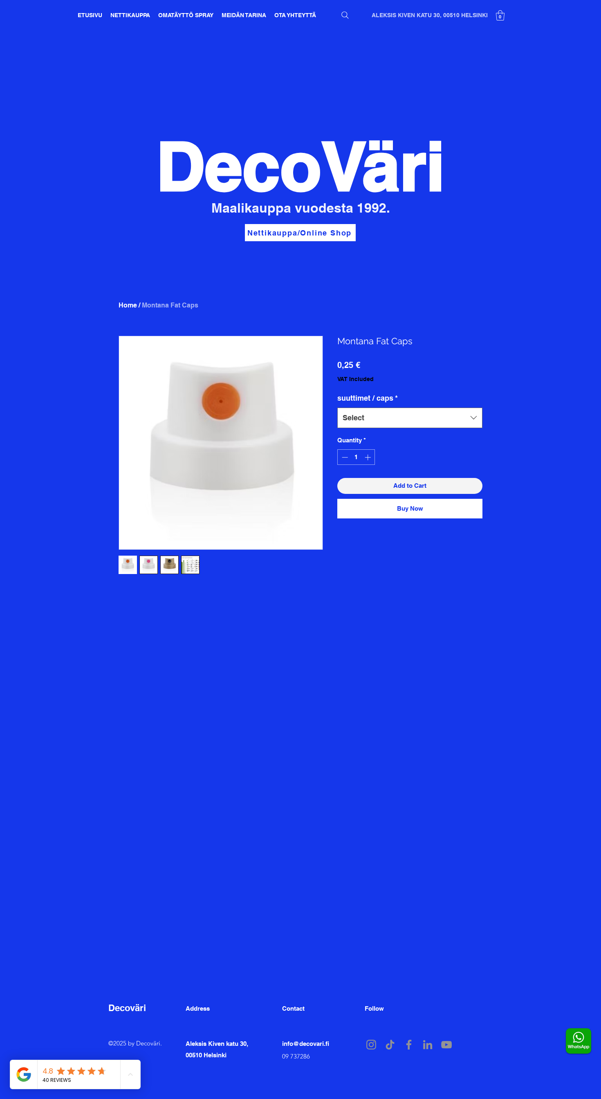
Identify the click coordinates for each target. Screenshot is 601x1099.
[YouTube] (446, 1044)
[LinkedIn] (427, 1044)
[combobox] (409, 418)
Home (128, 305)
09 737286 (296, 1056)
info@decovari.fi (305, 1043)
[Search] (345, 15)
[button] (500, 15)
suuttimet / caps (367, 398)
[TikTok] (390, 1044)
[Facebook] (408, 1044)
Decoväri (127, 1008)
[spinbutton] (356, 457)
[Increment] (368, 457)
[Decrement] (344, 457)
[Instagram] (371, 1044)
